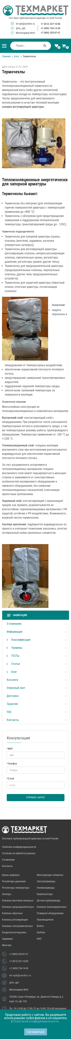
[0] (56, 46)
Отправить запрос (35, 797)
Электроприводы (46, 881)
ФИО (10, 748)
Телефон (12, 763)
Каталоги (12, 680)
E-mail (10, 778)
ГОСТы (15, 655)
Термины (16, 647)
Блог (14, 672)
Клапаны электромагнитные (17, 926)
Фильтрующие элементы (50, 874)
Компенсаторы (45, 894)
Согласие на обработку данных (18, 853)
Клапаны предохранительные (18, 906)
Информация (14, 631)
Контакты (13, 720)
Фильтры (7, 945)
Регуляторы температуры (15, 887)
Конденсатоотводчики (14, 932)
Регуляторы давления (14, 881)
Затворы (6, 894)
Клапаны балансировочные (51, 906)
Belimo (40, 926)
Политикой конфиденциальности (36, 1021)
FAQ (9, 712)
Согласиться (35, 1032)
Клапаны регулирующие (15, 919)
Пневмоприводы (46, 887)
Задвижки (7, 938)
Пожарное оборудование (50, 913)
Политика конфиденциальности (19, 846)
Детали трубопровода (48, 900)
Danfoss (41, 932)
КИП (39, 938)
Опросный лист (16, 688)
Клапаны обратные (12, 913)
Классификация (20, 639)
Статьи (15, 664)
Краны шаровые (11, 874)
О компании (14, 623)
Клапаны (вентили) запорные (17, 900)
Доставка (13, 696)
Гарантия (12, 704)
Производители (45, 919)
